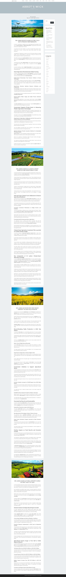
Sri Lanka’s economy (26, 394)
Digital (40, 0)
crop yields (24, 495)
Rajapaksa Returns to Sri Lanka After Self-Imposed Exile (49, 42)
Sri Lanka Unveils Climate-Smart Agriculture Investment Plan (27, 169)
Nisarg (40, 575)
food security (31, 314)
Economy (30, 0)
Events (47, 69)
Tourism (26, 0)
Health (46, 0)
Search (52, 22)
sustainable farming (18, 63)
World (47, 91)
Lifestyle (47, 76)
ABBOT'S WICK (14, 0)
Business (23, 0)
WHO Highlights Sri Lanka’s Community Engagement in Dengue (49, 46)
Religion (47, 83)
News (47, 79)
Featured (37, 0)
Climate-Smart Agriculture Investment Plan (29, 172)
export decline (16, 487)
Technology (47, 86)
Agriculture (47, 57)
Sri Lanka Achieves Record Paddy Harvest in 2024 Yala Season (27, 308)
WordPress (34, 575)
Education (34, 0)
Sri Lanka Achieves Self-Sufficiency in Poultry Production (49, 38)
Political (49, 0)
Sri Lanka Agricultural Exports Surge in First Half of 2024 (27, 481)
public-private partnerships (35, 44)
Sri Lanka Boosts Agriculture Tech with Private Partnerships (27, 41)
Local (47, 78)
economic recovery (29, 443)
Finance (43, 0)
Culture (47, 61)
